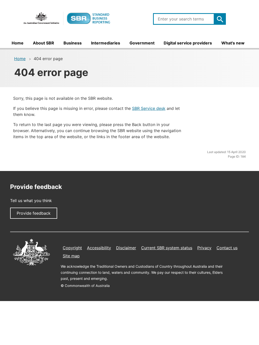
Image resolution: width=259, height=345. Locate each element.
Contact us (227, 247)
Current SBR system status (166, 247)
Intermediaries (105, 42)
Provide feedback (34, 213)
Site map (71, 255)
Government (142, 42)
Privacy (204, 247)
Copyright (72, 247)
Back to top (224, 336)
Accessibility (99, 247)
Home (18, 42)
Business (72, 42)
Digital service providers (188, 42)
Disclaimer (126, 247)
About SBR (43, 42)
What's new (233, 42)
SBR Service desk (148, 108)
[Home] (67, 18)
